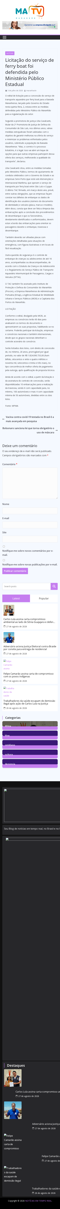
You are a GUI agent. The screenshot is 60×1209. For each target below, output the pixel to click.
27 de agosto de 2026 (16, 626)
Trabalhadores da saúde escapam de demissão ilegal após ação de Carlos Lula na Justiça (29, 702)
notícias (9, 53)
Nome (5, 504)
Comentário (9, 464)
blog (7, 735)
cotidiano (10, 744)
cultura (9, 754)
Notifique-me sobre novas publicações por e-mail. (29, 564)
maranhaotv (31, 90)
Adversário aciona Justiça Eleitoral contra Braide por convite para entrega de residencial (29, 648)
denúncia (10, 763)
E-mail (5, 518)
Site (4, 532)
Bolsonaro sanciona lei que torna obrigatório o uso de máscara (28, 430)
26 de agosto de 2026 (16, 708)
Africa (8, 725)
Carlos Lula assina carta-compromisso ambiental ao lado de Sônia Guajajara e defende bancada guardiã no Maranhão (29, 620)
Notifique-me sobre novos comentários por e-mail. (27, 553)
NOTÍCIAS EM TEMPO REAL (38, 1200)
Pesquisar (54, 586)
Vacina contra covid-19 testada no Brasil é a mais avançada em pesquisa (30, 419)
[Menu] (4, 37)
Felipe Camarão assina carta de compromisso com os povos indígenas (28, 675)
